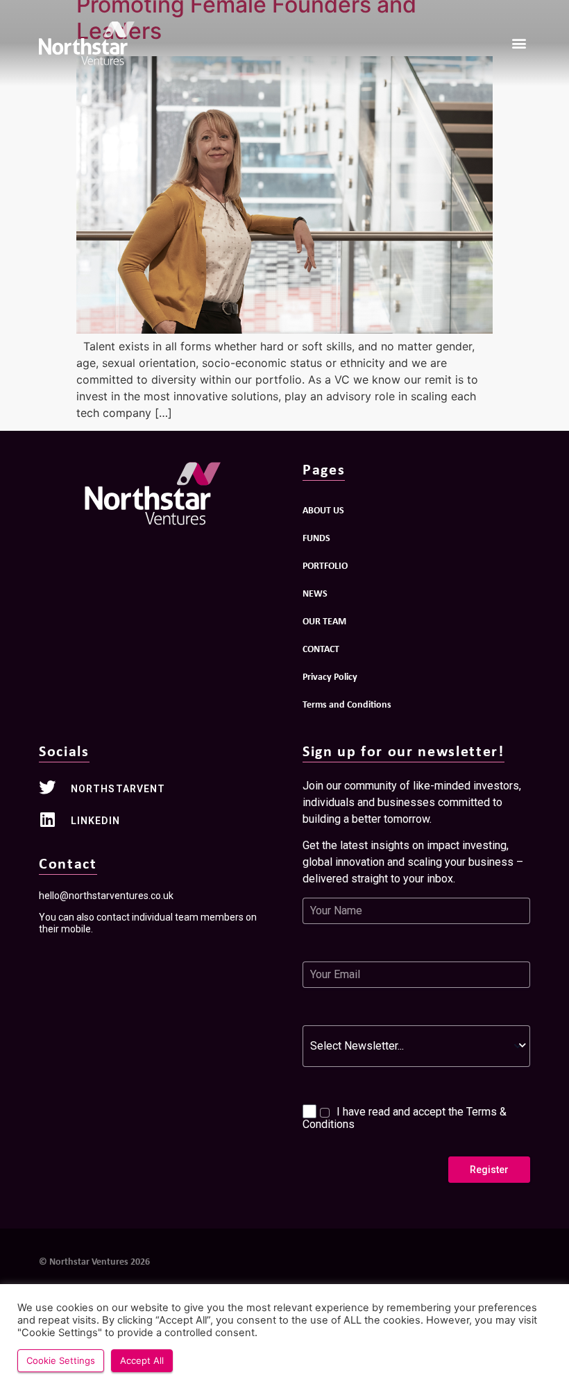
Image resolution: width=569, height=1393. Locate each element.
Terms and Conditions (347, 703)
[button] (518, 43)
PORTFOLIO (325, 565)
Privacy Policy (330, 676)
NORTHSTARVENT (118, 788)
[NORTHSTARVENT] (47, 787)
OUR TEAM (324, 620)
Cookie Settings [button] (60, 1360)
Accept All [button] (142, 1360)
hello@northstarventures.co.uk (106, 895)
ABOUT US (323, 509)
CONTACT (321, 648)
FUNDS (316, 537)
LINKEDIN (95, 820)
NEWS (315, 592)
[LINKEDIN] (47, 819)
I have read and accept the (405, 1118)
